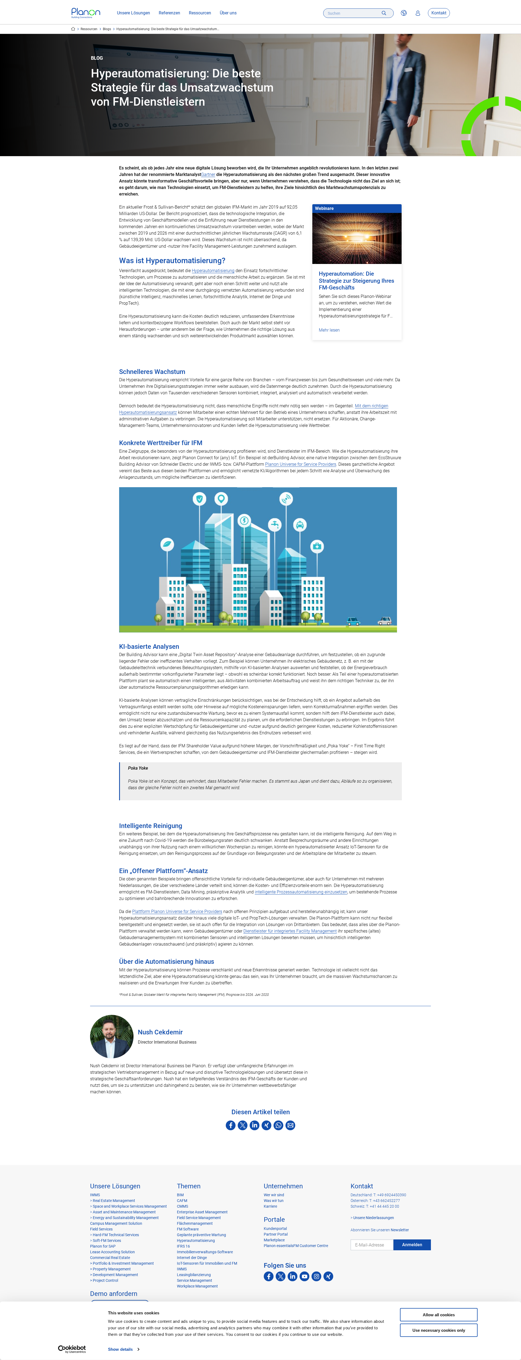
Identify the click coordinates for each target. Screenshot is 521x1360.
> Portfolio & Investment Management (122, 1263)
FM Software (188, 1229)
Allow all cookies (439, 1314)
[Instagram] (316, 1276)
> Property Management (110, 1269)
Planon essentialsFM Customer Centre (296, 1245)
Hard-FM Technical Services (116, 1235)
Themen (189, 1186)
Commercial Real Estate (110, 1257)
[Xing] (266, 1125)
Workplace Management (197, 1286)
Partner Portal (276, 1234)
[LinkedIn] (254, 1125)
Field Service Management (199, 1218)
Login (418, 13)
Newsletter (400, 1230)
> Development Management (114, 1275)
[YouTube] (304, 1276)
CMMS (182, 1206)
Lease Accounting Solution (112, 1252)
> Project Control (104, 1280)
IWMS (95, 1195)
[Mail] (290, 1125)
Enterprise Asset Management (202, 1212)
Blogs (107, 29)
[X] (242, 1125)
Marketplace (274, 1240)
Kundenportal (275, 1228)
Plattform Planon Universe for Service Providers (177, 911)
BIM (180, 1195)
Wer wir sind (274, 1195)
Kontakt (438, 13)
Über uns (228, 13)
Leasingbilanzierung (194, 1275)
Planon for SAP (103, 1246)
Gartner (208, 174)
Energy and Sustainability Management (126, 1218)
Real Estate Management (113, 1200)
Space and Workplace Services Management (129, 1206)
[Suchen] (384, 13)
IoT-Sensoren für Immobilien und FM (207, 1263)
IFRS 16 (183, 1246)
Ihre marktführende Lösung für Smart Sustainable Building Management (73, 28)
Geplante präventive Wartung (201, 1235)
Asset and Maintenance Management (124, 1212)
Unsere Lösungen (133, 13)
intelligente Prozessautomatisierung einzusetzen (301, 892)
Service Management (194, 1280)
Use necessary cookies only (438, 1330)
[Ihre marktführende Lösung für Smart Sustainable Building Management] (86, 13)
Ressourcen (200, 13)
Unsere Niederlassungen (373, 1218)
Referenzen (169, 13)
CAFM (182, 1200)
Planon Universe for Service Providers (300, 464)
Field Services (101, 1229)
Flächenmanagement (195, 1223)
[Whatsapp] (278, 1125)
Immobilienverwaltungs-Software (205, 1252)
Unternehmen (283, 1186)
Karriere (270, 1206)
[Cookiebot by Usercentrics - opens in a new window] (72, 1349)
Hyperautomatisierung (213, 270)
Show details (120, 1349)
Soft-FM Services (107, 1240)
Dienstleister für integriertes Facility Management (290, 931)
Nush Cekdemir (160, 1032)
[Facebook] (231, 1125)
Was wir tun (274, 1200)
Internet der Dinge (192, 1257)
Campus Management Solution (116, 1223)
